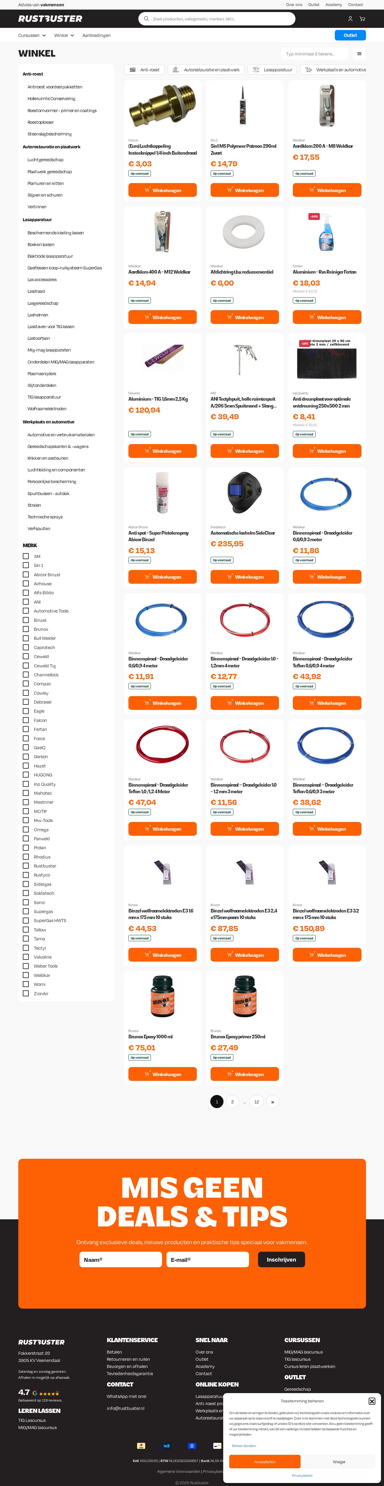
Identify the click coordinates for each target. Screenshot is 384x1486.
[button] (372, 1401)
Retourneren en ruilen (128, 1359)
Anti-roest (33, 73)
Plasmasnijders (42, 373)
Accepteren (264, 1461)
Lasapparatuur (37, 219)
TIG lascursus (297, 1359)
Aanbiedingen (96, 35)
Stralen (34, 505)
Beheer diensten (244, 1446)
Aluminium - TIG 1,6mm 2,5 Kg (158, 399)
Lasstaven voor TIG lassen (51, 326)
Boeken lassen (41, 244)
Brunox (133, 1031)
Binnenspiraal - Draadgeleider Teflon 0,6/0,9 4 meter (322, 662)
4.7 (24, 1392)
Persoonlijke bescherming (52, 481)
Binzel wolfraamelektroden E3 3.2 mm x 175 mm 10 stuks (326, 914)
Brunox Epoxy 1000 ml (150, 1037)
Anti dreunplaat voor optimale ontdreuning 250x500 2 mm (322, 402)
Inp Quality (301, 393)
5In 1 (214, 140)
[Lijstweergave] (359, 54)
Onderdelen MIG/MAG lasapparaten (61, 361)
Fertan (297, 266)
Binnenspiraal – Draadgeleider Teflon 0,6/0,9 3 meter (323, 788)
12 (256, 1101)
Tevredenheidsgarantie (130, 1373)
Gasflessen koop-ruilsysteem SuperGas (65, 267)
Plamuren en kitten (46, 183)
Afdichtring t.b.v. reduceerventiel (242, 272)
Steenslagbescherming (50, 133)
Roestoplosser (41, 122)
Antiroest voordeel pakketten (55, 86)
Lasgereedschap (43, 303)
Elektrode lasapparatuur (50, 256)
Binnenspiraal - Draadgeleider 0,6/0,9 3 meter (322, 536)
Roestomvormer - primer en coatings (62, 110)
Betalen (114, 1351)
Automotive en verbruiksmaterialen (61, 434)
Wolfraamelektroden (47, 408)
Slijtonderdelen (42, 385)
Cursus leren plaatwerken (309, 1366)
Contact (355, 4)
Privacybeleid (302, 1475)
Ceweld (134, 393)
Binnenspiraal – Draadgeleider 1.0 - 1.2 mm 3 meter (244, 788)
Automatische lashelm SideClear (243, 533)
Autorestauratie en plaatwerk (51, 146)
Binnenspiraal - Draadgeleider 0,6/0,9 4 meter (158, 662)
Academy (334, 4)
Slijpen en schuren (45, 194)
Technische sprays (45, 516)
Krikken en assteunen (48, 458)
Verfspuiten (39, 528)
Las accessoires (42, 279)
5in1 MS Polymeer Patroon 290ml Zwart (243, 149)
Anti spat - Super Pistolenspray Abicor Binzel (158, 536)
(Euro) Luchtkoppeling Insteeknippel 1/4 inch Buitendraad (162, 149)
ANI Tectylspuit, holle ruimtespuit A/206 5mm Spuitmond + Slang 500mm (243, 402)
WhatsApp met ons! (126, 1396)
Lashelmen (38, 314)
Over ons (294, 4)
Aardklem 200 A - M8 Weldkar (323, 146)
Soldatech (218, 527)
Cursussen (29, 35)
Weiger (339, 1461)
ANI (213, 393)
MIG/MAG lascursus (37, 1427)
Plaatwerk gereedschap (50, 171)
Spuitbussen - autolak (49, 493)
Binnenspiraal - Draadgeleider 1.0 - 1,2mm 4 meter (244, 662)
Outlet (314, 4)
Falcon (133, 140)
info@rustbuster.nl (125, 1408)
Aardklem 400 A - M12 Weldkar (159, 272)
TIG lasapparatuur (44, 396)
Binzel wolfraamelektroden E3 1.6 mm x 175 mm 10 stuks (160, 914)
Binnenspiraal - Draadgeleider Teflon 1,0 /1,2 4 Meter (158, 788)
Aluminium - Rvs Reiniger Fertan (324, 272)
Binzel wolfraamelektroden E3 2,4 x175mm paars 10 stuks (244, 914)
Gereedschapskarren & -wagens (58, 446)
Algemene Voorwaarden (178, 1471)
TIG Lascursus (32, 1420)
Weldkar (299, 140)
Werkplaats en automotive (48, 421)
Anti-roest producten (217, 1403)
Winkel (61, 35)
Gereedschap (297, 1389)
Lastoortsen (39, 338)
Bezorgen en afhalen (127, 1366)
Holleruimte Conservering (51, 98)
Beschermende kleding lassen (56, 232)
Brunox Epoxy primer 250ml (238, 1037)
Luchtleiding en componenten (56, 469)
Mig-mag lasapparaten (49, 349)
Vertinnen (37, 206)
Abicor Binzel (138, 527)
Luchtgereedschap (46, 159)
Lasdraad (36, 291)
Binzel (133, 905)
